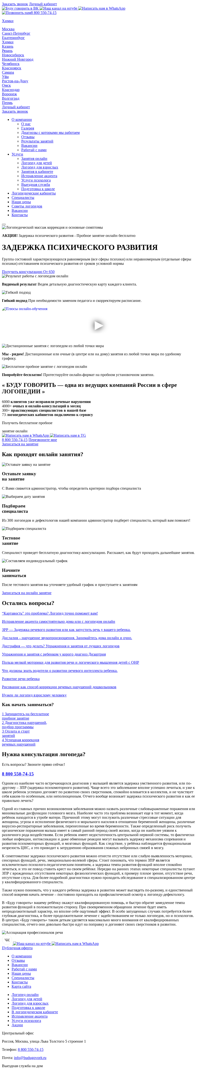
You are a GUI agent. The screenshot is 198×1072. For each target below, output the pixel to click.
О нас (26, 124)
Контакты (20, 215)
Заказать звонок (15, 4)
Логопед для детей (36, 163)
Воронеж (9, 94)
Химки (8, 42)
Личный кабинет (43, 4)
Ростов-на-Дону (15, 81)
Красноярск (11, 68)
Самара (8, 72)
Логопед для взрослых (39, 167)
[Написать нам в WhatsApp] (101, 8)
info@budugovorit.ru (30, 1058)
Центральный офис (18, 1033)
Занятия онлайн (34, 158)
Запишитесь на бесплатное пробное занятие (25, 716)
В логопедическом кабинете (35, 1012)
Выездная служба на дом (22, 1066)
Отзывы (28, 137)
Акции (17, 1025)
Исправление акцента (39, 176)
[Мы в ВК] (21, 8)
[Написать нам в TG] (68, 435)
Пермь (7, 103)
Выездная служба (35, 184)
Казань (7, 46)
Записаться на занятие (20, 444)
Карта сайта (21, 986)
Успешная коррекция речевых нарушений (20, 742)
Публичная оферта (17, 948)
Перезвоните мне (42, 440)
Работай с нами (34, 150)
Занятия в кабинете (37, 171)
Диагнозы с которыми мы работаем (50, 132)
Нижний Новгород (17, 59)
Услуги (17, 154)
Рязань (7, 51)
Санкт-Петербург (16, 33)
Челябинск (11, 64)
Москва (8, 29)
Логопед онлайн (25, 995)
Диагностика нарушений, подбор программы (24, 725)
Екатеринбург (13, 38)
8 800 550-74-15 (44, 13)
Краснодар (11, 90)
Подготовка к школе (38, 189)
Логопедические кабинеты (34, 193)
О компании (22, 119)
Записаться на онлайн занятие (26, 593)
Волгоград (10, 98)
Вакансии (29, 145)
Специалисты (23, 197)
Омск (6, 85)
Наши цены (21, 202)
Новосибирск (13, 55)
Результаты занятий (37, 141)
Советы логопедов (27, 206)
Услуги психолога (36, 180)
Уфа (5, 77)
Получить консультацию (28, 272)
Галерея (27, 128)
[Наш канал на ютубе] (59, 8)
